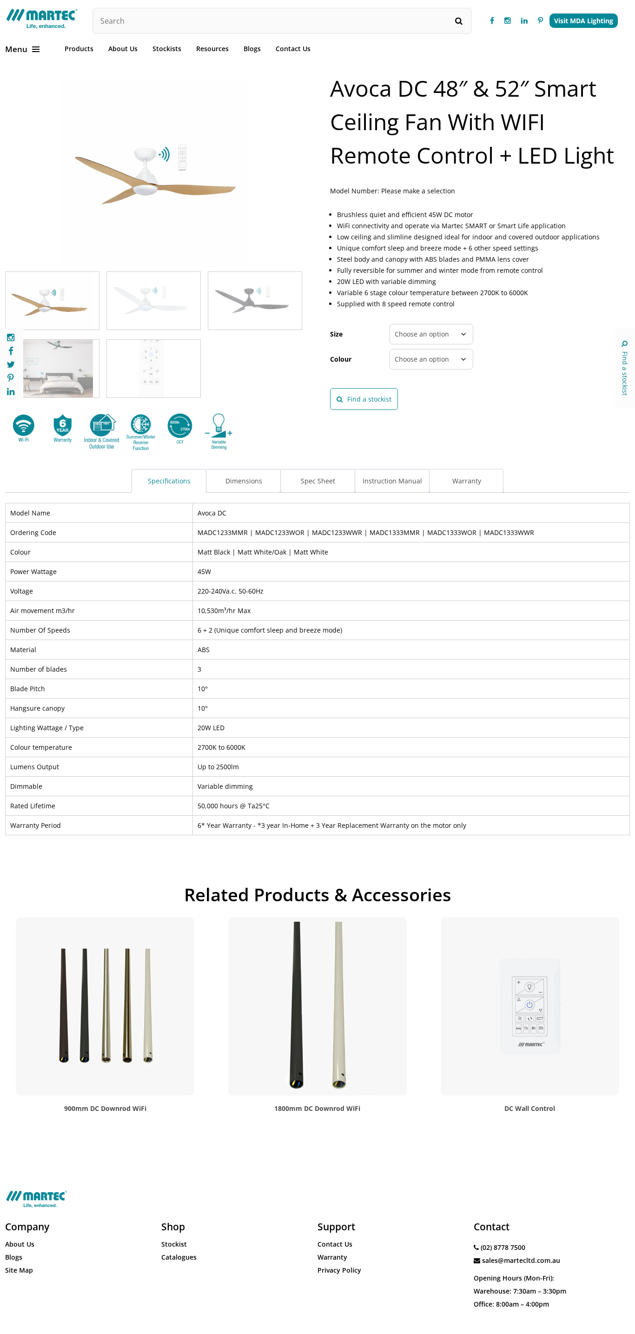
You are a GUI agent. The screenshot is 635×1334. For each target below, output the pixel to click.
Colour (340, 359)
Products (79, 48)
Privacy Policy (339, 1270)
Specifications (169, 480)
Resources (212, 48)
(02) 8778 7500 (503, 1247)
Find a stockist (625, 373)
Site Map (19, 1270)
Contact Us (293, 48)
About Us (123, 48)
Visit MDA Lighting (583, 20)
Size (336, 334)
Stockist (174, 1244)
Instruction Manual (392, 480)
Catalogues (179, 1257)
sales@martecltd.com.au (521, 1260)
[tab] (169, 481)
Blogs (252, 48)
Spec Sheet (318, 480)
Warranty (466, 480)
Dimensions (243, 480)
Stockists (166, 48)
